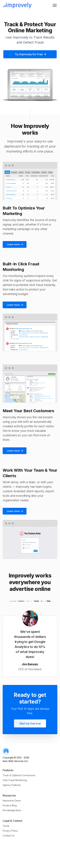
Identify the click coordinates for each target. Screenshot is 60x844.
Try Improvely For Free (29, 54)
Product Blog (10, 805)
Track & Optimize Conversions (19, 775)
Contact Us (8, 835)
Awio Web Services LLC (15, 761)
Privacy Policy (10, 830)
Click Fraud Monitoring (15, 780)
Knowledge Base (12, 810)
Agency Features (12, 785)
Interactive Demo (12, 800)
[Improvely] (17, 5)
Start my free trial (30, 723)
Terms (6, 825)
